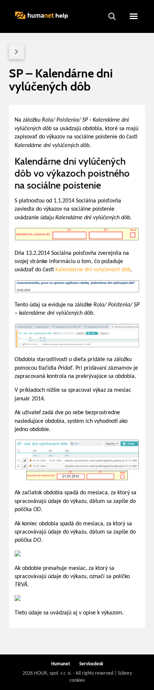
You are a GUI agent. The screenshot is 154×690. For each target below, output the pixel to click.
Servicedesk (91, 664)
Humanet (60, 664)
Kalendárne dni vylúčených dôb (92, 270)
